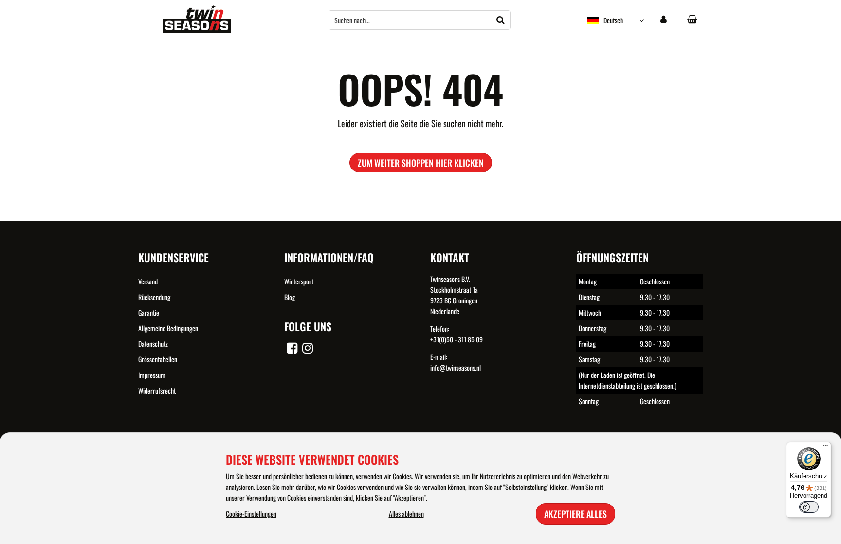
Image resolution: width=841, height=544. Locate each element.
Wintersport (298, 281)
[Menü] (825, 447)
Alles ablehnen (406, 513)
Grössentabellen (157, 359)
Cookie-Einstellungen (251, 513)
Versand (148, 281)
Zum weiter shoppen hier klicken (421, 162)
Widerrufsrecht (157, 390)
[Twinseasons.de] (197, 29)
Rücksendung (154, 297)
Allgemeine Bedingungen (168, 328)
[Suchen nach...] (501, 20)
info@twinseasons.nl (455, 367)
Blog (289, 297)
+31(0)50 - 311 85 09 (456, 339)
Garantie (148, 312)
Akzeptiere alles (575, 513)
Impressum (151, 375)
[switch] (809, 507)
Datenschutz (153, 343)
